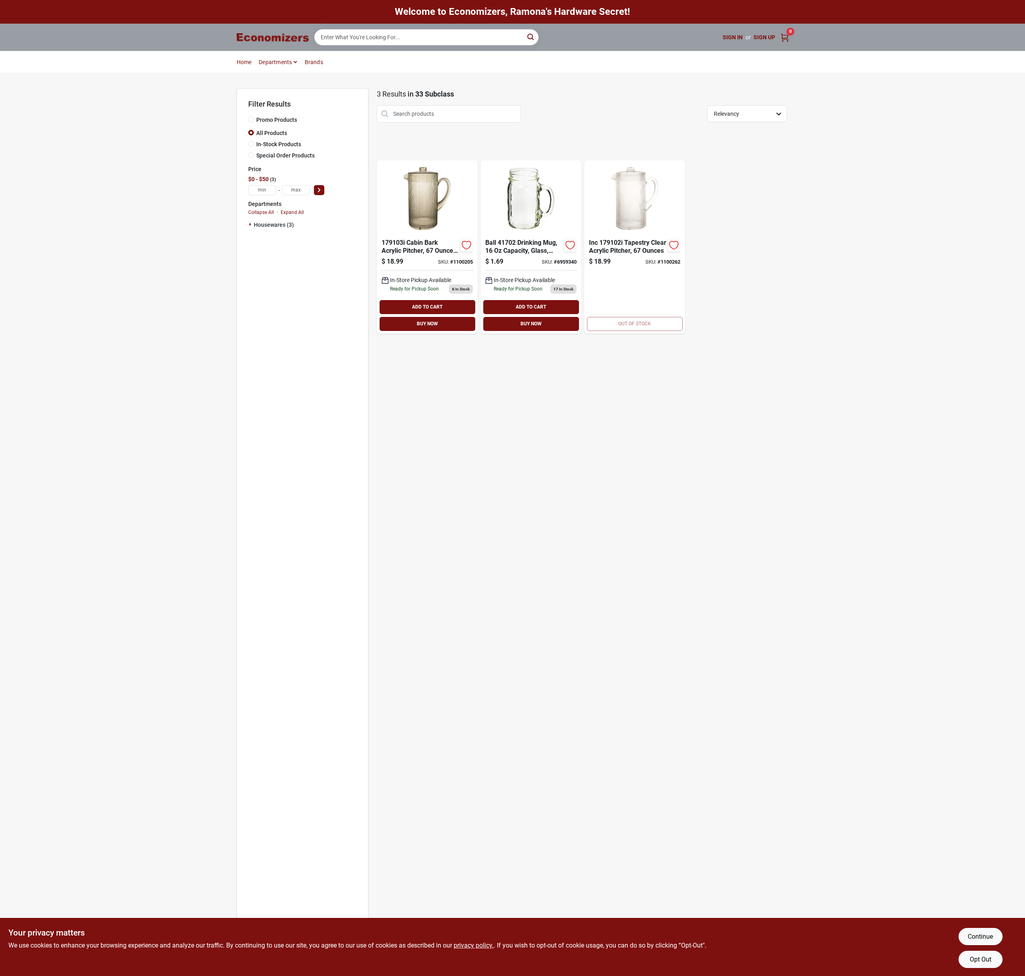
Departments (275, 62)
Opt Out (980, 959)
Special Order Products (285, 155)
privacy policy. (474, 945)
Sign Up (764, 37)
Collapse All (261, 212)
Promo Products (276, 120)
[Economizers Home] (273, 37)
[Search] (531, 36)
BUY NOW (427, 324)
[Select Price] (319, 190)
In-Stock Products (278, 144)
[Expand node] (251, 224)
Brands (314, 62)
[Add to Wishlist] (466, 245)
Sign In (733, 37)
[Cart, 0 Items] (785, 37)
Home (244, 62)
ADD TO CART (427, 307)
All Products (271, 133)
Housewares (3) (274, 225)
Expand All (292, 212)
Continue (980, 936)
